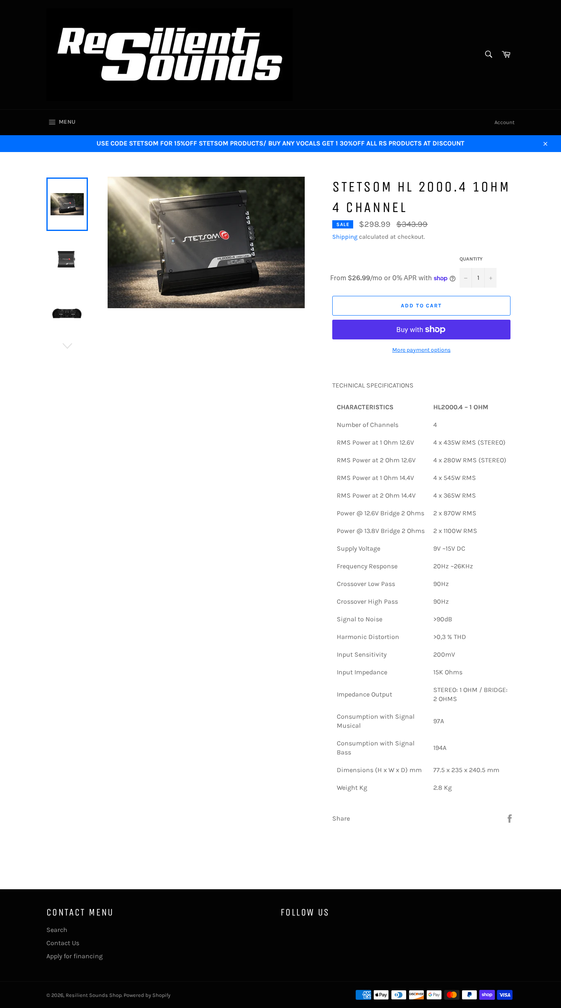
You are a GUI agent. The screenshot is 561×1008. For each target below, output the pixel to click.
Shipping (344, 236)
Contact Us (62, 943)
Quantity (471, 259)
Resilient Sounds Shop (94, 995)
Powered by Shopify (147, 995)
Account (504, 122)
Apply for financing (74, 956)
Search (56, 930)
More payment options (421, 349)
